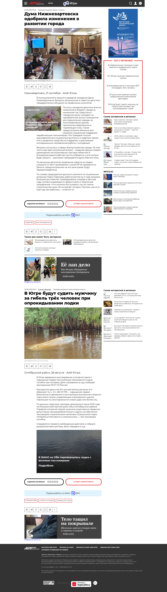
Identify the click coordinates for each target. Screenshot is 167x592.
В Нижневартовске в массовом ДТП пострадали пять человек (123, 87)
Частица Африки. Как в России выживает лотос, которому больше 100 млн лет (127, 295)
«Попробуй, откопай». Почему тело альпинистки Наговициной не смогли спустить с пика (127, 154)
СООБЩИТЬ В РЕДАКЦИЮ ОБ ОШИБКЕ (54, 550)
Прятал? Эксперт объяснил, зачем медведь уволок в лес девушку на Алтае (127, 146)
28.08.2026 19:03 (30, 289)
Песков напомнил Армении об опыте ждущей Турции (127, 183)
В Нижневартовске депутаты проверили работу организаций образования (85, 242)
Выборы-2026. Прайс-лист (110, 547)
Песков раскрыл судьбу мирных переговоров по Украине (125, 208)
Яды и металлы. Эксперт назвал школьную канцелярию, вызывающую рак (126, 122)
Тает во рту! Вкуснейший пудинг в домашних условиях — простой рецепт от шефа (127, 130)
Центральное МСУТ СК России (36, 360)
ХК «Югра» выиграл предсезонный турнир (123, 77)
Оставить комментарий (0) (83, 204)
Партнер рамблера (62, 583)
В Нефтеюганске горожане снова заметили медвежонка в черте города (123, 67)
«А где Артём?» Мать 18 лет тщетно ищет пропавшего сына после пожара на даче (127, 320)
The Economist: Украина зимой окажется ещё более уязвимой (125, 192)
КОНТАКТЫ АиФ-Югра (49, 547)
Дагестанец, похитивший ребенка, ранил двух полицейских (126, 200)
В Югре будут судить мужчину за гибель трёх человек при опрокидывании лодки (123, 106)
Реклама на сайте (66, 547)
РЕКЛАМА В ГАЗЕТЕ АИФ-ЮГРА (87, 547)
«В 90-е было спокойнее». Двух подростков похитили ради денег (127, 137)
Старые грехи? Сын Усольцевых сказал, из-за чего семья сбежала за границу (127, 162)
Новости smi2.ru (32, 282)
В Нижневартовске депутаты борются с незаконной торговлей (48, 241)
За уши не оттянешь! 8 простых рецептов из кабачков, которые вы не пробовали (128, 303)
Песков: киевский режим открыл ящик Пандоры (125, 175)
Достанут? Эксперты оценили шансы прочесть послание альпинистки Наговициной (128, 328)
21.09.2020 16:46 (30, 10)
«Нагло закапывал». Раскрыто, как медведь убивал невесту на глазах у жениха (127, 336)
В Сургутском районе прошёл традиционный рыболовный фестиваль (123, 97)
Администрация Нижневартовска (64, 81)
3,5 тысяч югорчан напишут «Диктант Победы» (45, 249)
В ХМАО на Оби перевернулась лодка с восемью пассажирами (65, 459)
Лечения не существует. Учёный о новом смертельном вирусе (127, 311)
